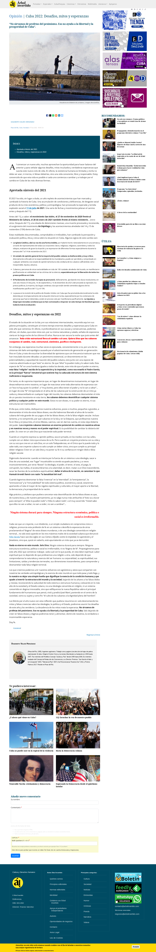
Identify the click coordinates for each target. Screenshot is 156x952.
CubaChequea (59, 4)
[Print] (62, 115)
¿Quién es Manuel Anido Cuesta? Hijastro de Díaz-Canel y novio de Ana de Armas (131, 144)
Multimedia (92, 4)
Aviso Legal (54, 932)
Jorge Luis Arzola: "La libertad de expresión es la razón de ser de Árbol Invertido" (131, 156)
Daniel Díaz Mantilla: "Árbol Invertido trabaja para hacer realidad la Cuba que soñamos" (131, 168)
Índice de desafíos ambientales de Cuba (132, 270)
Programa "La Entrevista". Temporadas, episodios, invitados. (130, 190)
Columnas (71, 4)
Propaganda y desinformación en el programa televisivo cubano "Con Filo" (132, 132)
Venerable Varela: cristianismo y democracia (29, 784)
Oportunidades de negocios (61, 921)
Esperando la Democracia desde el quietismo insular (76, 785)
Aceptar (136, 947)
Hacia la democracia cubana (69, 750)
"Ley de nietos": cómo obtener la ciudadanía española (129, 317)
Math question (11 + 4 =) (20, 841)
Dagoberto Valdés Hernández (22, 122)
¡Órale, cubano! (123, 201)
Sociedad (26, 127)
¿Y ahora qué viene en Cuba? (22, 717)
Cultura (87, 879)
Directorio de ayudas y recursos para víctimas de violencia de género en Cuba (131, 248)
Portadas (36, 4)
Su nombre (15, 799)
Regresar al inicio (93, 635)
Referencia (16, 899)
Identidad (53, 895)
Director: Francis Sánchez (23, 907)
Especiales (47, 4)
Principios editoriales (58, 884)
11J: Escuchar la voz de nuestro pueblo (73, 717)
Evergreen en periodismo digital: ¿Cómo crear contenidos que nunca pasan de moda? (130, 307)
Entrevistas (82, 4)
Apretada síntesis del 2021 (27, 149)
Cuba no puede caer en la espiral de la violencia (31, 750)
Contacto (53, 927)
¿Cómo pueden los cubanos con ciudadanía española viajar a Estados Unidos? (131, 283)
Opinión (15, 16)
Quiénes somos (56, 879)
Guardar (15, 855)
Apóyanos (113, 4)
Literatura (102, 4)
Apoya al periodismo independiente (58, 909)
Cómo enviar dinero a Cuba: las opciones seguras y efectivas (129, 329)
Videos (86, 922)
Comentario (15, 807)
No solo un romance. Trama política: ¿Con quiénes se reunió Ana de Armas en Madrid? (131, 121)
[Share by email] (56, 115)
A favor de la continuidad (126, 212)
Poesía (86, 911)
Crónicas (87, 906)
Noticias (87, 890)
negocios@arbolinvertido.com (127, 914)
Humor (86, 901)
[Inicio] (19, 4)
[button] (132, 9)
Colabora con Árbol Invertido (58, 902)
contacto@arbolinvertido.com (127, 906)
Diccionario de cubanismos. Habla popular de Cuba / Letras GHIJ (130, 352)
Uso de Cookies (56, 938)
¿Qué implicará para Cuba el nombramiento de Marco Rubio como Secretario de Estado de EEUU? (131, 179)
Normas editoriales (57, 890)
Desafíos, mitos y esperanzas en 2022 (31, 152)
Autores (53, 916)
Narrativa (87, 917)
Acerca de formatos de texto (20, 826)
